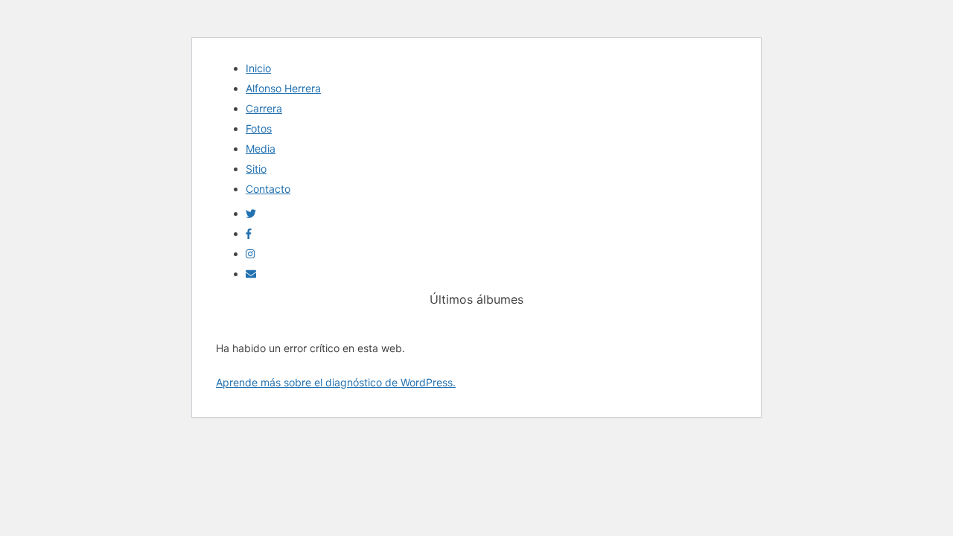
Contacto (268, 188)
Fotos (259, 128)
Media (260, 148)
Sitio (256, 168)
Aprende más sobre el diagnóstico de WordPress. (336, 382)
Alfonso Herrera (283, 88)
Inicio (258, 68)
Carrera (264, 108)
